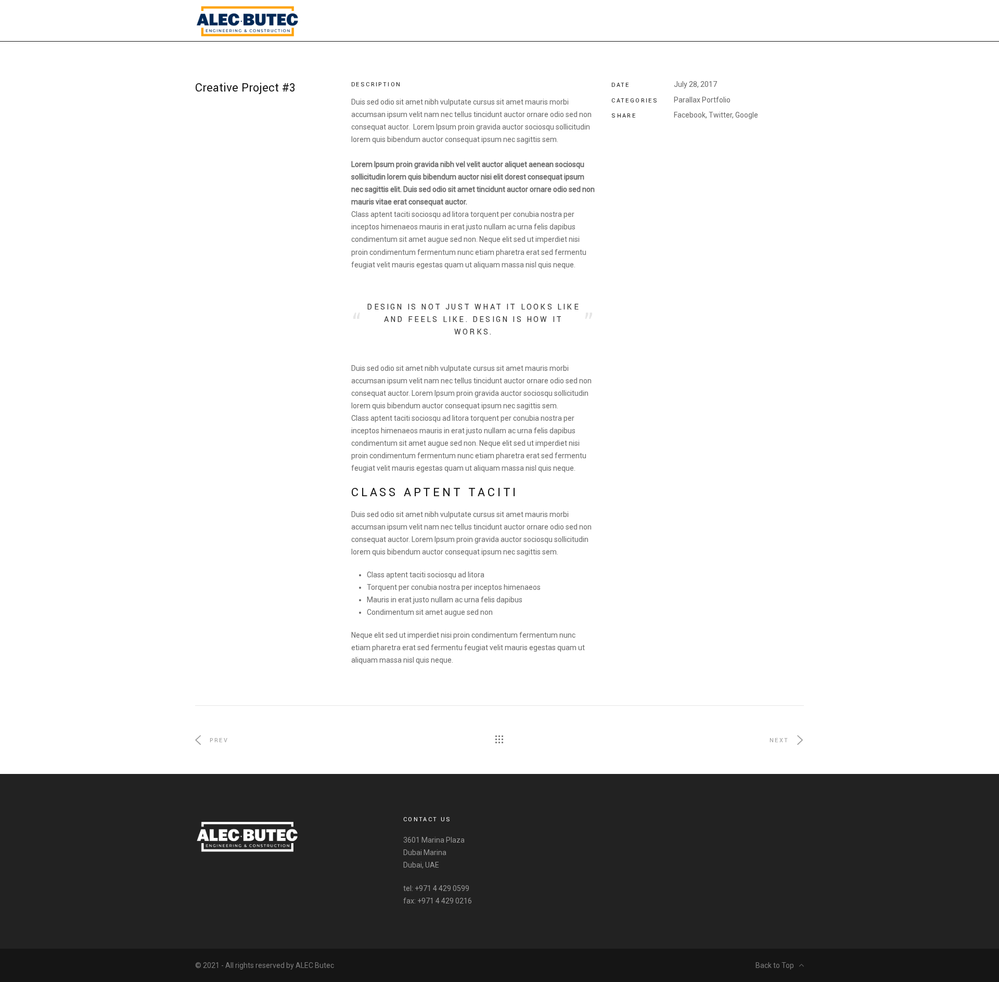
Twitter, (721, 115)
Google (746, 115)
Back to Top (774, 965)
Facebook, (690, 115)
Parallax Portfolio (702, 100)
